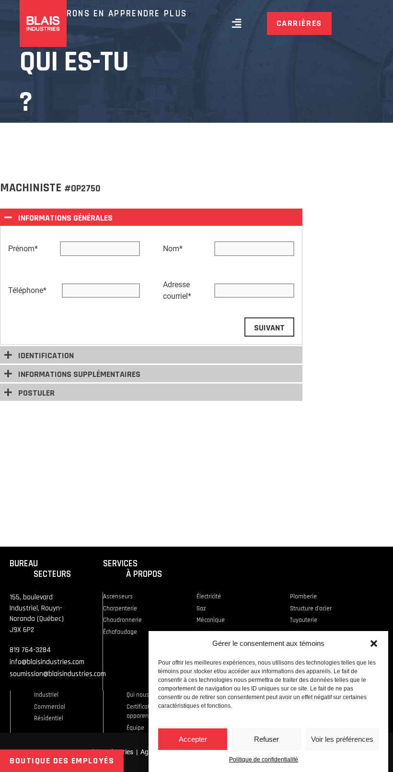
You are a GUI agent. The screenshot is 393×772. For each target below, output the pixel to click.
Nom (173, 248)
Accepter (193, 739)
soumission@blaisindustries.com (58, 673)
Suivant (269, 327)
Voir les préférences (342, 739)
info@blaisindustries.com (47, 662)
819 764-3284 (30, 650)
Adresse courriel (177, 290)
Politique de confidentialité (263, 759)
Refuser (266, 739)
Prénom (23, 248)
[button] (374, 643)
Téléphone (27, 290)
